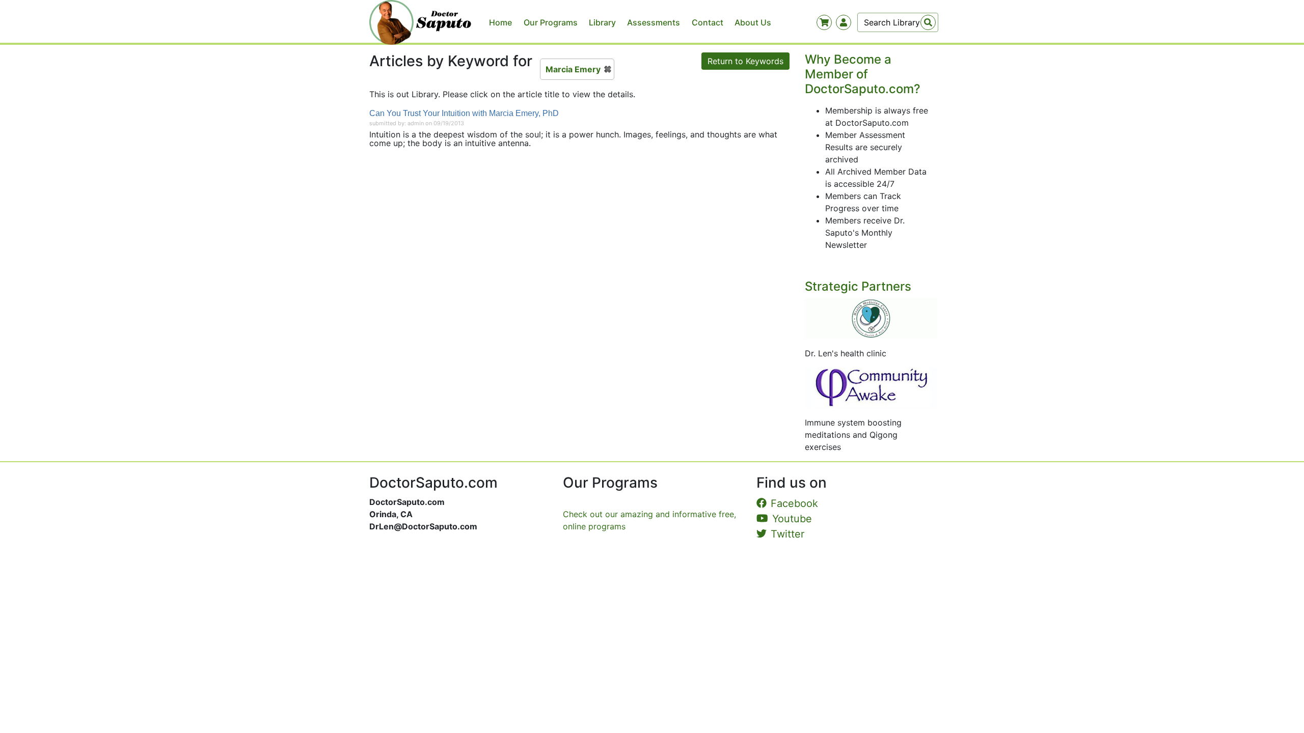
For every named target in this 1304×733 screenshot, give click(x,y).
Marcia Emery (573, 69)
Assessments (653, 22)
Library (602, 22)
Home (500, 22)
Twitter (787, 534)
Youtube (792, 519)
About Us (753, 22)
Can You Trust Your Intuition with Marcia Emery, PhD (464, 113)
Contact (707, 22)
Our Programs (551, 22)
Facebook (794, 503)
